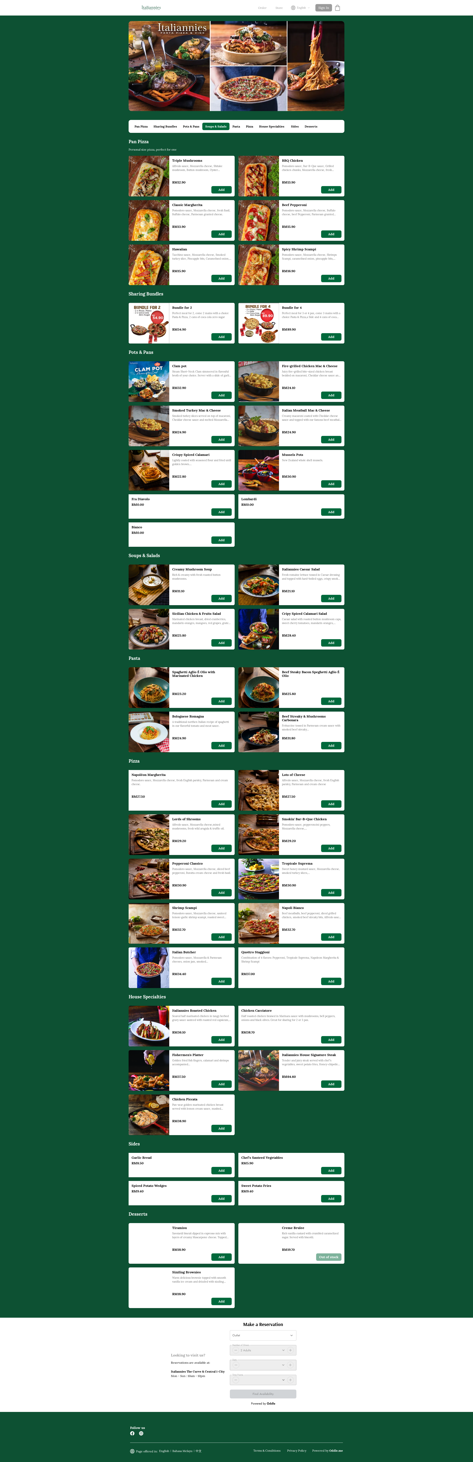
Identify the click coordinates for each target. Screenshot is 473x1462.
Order (262, 8)
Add (221, 190)
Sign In (323, 8)
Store (279, 8)
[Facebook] (132, 1433)
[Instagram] (141, 1433)
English (164, 1451)
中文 (199, 1451)
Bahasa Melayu (182, 1451)
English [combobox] (301, 7)
